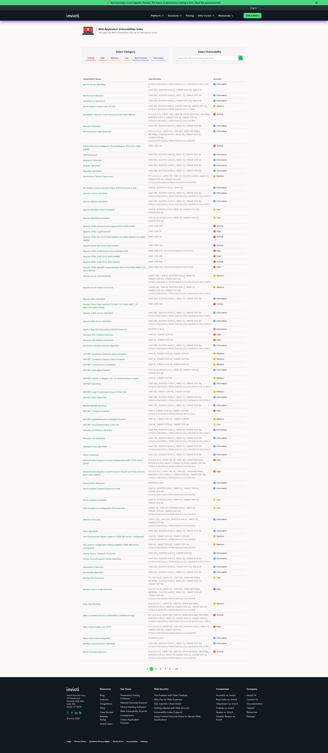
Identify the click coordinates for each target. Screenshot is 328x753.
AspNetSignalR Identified (94, 406)
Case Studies (106, 712)
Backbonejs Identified (93, 572)
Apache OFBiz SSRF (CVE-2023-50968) (101, 256)
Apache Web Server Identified (97, 321)
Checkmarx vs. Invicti (227, 703)
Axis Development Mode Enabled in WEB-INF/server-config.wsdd (113, 536)
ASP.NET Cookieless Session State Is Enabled (104, 359)
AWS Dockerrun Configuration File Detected (104, 508)
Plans (102, 708)
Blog (102, 695)
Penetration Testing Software (130, 697)
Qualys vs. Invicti (224, 712)
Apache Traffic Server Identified (98, 313)
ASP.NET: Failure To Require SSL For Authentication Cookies (111, 378)
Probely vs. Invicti (225, 708)
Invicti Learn (106, 723)
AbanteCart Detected (93, 95)
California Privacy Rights (99, 741)
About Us (251, 695)
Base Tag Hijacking (91, 604)
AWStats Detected (91, 519)
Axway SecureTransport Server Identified (102, 559)
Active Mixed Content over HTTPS (99, 106)
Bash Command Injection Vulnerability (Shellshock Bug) (108, 615)
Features (104, 699)
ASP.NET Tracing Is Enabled (96, 411)
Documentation (254, 703)
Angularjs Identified (92, 171)
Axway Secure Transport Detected (99, 553)
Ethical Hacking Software (133, 707)
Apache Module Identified (95, 201)
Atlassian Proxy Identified (95, 446)
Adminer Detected (91, 126)
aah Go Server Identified (94, 84)
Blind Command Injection (94, 652)
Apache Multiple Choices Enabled (99, 210)
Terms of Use (118, 741)
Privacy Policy (80, 741)
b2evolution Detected (93, 567)
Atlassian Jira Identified (94, 438)
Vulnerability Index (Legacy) (168, 712)
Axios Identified (90, 531)
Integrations (106, 703)
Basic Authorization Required (96, 638)
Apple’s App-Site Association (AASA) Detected (105, 329)
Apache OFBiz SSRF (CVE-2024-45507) (101, 262)
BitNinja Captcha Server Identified (99, 644)
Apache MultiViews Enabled (96, 218)
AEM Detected (90, 155)
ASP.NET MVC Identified (94, 397)
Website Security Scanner (133, 702)
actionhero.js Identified (93, 101)
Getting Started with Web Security (171, 708)
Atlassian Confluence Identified (97, 430)
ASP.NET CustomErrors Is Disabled (99, 364)
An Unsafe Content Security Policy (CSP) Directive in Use (109, 188)
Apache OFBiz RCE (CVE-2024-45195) (100, 246)
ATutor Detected (91, 455)
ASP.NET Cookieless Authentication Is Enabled (104, 354)
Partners (251, 716)
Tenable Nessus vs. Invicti (225, 718)
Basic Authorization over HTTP (97, 627)
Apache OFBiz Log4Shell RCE (97, 231)
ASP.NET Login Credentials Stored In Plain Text (105, 392)
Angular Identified (91, 165)
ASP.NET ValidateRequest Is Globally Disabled (104, 419)
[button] (254, 7)
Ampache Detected (92, 160)
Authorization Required (93, 483)
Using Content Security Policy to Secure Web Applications (177, 718)
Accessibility (132, 741)
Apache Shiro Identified (94, 299)
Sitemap (144, 741)
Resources (252, 712)
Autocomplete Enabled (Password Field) (101, 488)
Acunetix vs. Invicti (225, 695)
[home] (73, 15)
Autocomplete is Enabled (94, 500)
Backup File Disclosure (93, 578)
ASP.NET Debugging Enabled (96, 370)
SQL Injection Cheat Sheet (167, 703)
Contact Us (252, 699)
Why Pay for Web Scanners (168, 699)
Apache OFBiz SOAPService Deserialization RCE (105, 251)
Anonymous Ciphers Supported (97, 176)
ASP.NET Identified (92, 384)
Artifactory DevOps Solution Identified (101, 346)
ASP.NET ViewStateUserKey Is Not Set (101, 425)
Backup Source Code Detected (97, 589)
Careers (251, 708)
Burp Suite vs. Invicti (226, 699)
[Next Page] (181, 669)
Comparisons (127, 715)
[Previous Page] (147, 669)
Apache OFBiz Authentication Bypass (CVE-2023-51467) (109, 226)
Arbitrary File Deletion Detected (98, 340)
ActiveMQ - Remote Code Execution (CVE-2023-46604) (109, 114)
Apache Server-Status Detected (98, 287)
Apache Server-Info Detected (97, 276)
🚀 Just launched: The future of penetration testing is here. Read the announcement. (164, 2)
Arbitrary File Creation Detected (98, 335)
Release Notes (104, 718)
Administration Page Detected (97, 131)
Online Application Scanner (129, 721)
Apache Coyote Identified (95, 193)
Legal (69, 741)
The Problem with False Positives (170, 695)
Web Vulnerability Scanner (133, 711)
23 (176, 669)
